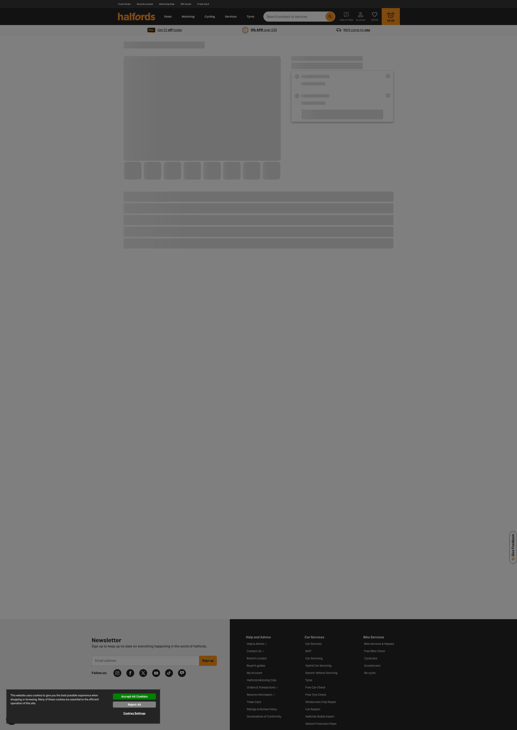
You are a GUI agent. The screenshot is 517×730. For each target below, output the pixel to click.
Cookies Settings (134, 713)
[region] (83, 706)
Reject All (134, 704)
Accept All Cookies (134, 696)
